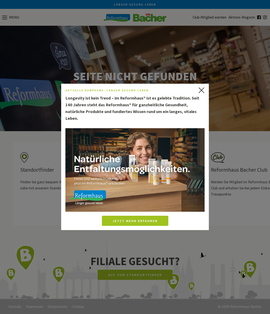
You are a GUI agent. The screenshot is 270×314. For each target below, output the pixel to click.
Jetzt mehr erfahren (135, 221)
